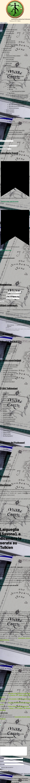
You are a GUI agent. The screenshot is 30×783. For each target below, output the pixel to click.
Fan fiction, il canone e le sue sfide (20, 96)
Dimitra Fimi (6, 454)
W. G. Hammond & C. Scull (9, 469)
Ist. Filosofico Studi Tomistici (10, 366)
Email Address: (3, 292)
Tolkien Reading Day (11, 42)
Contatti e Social (10, 31)
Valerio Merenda (10, 324)
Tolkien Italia (6, 426)
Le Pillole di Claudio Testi (12, 67)
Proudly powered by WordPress (11, 782)
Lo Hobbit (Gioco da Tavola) (15, 123)
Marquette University (8, 413)
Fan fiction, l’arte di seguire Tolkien (20, 95)
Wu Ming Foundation (8, 435)
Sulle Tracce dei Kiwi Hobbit (18, 91)
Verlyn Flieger (6, 467)
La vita (7, 53)
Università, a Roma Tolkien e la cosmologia (19, 693)
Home (4, 25)
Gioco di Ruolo (9, 119)
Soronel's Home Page (8, 417)
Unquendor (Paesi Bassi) (9, 381)
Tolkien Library (6, 428)
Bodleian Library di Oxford (9, 394)
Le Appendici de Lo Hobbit (18, 98)
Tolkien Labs (9, 63)
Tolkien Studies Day (10, 40)
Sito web (2, 764)
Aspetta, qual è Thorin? (14, 78)
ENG (4, 128)
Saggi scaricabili (10, 59)
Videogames (9, 113)
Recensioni (8, 65)
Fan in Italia (21, 734)
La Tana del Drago (7, 48)
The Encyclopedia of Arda (9, 419)
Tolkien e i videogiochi (14, 115)
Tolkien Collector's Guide (9, 421)
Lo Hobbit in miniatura (14, 124)
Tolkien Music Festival (8, 430)
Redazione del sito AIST (11, 29)
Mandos (5, 409)
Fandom (8, 83)
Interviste (8, 68)
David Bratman (6, 450)
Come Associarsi (10, 33)
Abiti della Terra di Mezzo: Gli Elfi (16, 106)
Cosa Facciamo (6, 35)
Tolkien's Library (7, 434)
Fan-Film (11, 89)
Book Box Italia (10, 317)
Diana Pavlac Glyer (7, 452)
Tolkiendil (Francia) (7, 379)
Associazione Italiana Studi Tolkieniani (20, 19)
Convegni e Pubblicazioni (12, 61)
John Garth (5, 462)
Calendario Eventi (7, 126)
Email (1, 761)
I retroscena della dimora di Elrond (20, 100)
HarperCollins (6, 404)
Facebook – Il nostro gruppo (9, 348)
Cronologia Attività (10, 46)
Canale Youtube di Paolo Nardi (10, 398)
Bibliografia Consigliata (8, 57)
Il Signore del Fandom (14, 108)
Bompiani (5, 396)
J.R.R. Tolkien (6, 52)
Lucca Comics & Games (11, 44)
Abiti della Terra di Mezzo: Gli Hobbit (17, 104)
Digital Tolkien (6, 400)
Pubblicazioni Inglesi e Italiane (13, 55)
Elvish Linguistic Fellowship (9, 402)
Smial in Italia (12, 87)
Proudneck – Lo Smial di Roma (10, 370)
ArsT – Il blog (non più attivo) (10, 346)
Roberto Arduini (14, 734)
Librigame (8, 117)
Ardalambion (6, 393)
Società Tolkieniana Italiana (9, 376)
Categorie (2, 144)
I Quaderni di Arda (7, 50)
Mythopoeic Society (8, 368)
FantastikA (8, 37)
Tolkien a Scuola (10, 70)
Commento (15, 745)
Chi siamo (5, 27)
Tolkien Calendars (10, 111)
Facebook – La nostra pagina (10, 349)
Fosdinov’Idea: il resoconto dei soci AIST (18, 706)
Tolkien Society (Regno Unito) (10, 377)
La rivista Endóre (7, 407)
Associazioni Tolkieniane (15, 85)
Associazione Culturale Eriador (10, 364)
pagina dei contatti (7, 521)
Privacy (2, 782)
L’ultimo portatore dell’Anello (18, 102)
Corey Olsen (6, 449)
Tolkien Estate (6, 422)
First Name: (3, 295)
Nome (2, 758)
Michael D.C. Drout (7, 465)
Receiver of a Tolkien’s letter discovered (15, 137)
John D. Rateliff (7, 460)
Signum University (7, 415)
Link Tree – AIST (7, 353)
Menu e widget (4, 22)
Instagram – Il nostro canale (9, 351)
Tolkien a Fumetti (10, 110)
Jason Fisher (6, 458)
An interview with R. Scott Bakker (14, 132)
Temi (4, 72)
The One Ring (12, 121)
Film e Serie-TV (9, 74)
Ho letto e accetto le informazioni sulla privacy (12, 289)
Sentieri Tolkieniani (7, 374)
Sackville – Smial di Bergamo (10, 372)
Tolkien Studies (6, 432)
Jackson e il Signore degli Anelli (16, 76)
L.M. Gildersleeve (7, 464)
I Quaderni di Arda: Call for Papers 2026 (15, 130)
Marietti (5, 411)
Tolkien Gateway (7, 424)
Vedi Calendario (3, 255)
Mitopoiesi (8, 39)
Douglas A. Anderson (8, 456)
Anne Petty (5, 447)
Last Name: (3, 298)
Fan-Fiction (11, 93)
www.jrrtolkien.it (4, 489)
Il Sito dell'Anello (7, 406)
